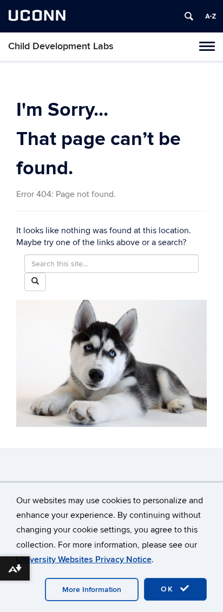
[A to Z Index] (210, 16)
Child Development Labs (61, 46)
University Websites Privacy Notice (84, 559)
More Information (91, 589)
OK (169, 589)
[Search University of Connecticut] (189, 16)
